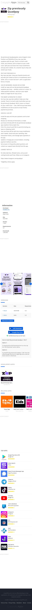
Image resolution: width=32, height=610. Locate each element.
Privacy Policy (12, 603)
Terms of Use (4, 603)
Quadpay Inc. (6, 209)
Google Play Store (17, 332)
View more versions (7, 320)
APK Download (17, 328)
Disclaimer (19, 603)
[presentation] (1, 284)
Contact (29, 603)
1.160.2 (5, 315)
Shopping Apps (11, 14)
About (24, 603)
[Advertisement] (16, 38)
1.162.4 (5, 310)
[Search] (28, 2)
